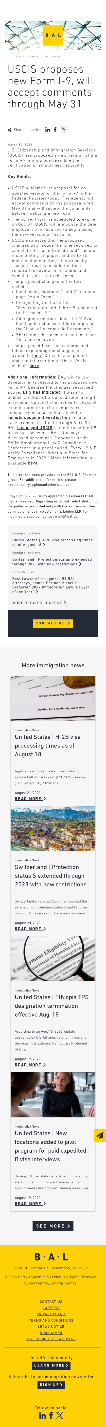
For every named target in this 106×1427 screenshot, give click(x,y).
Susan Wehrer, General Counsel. (51, 1283)
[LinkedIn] (42, 1415)
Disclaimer (51, 1333)
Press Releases (23, 572)
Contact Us (51, 623)
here (37, 356)
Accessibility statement (51, 1339)
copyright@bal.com (64, 516)
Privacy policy (51, 1314)
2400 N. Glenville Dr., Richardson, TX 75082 (51, 1268)
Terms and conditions (51, 1321)
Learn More (49, 1366)
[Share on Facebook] (56, 129)
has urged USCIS (35, 428)
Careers (51, 1308)
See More (51, 1226)
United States (50, 56)
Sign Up (49, 1385)
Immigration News (22, 56)
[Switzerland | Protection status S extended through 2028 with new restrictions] (53, 828)
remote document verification (39, 418)
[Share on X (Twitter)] (64, 129)
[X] (59, 1415)
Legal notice (51, 1327)
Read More (29, 799)
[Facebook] (51, 1415)
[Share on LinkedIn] (47, 129)
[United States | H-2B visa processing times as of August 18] (53, 698)
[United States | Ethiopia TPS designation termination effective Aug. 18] (53, 958)
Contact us (51, 1302)
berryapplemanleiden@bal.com (46, 485)
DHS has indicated (42, 392)
